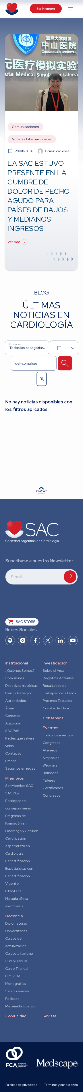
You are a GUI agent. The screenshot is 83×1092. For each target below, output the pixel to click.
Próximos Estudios (57, 700)
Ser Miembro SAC (19, 785)
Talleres (49, 780)
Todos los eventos (58, 735)
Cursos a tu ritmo (19, 953)
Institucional (16, 663)
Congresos (51, 742)
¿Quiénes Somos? (20, 670)
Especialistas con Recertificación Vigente (19, 876)
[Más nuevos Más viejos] (64, 348)
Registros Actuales (58, 678)
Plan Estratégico (18, 693)
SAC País (12, 730)
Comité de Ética (56, 708)
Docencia (14, 915)
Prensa (10, 761)
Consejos (13, 715)
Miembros (14, 778)
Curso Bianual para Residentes (16, 962)
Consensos (53, 717)
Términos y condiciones (61, 1085)
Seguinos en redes (20, 768)
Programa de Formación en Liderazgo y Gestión (21, 823)
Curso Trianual (16, 968)
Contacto (13, 753)
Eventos (50, 727)
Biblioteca (13, 891)
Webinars (50, 765)
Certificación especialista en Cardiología (17, 846)
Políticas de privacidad (21, 1085)
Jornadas (50, 773)
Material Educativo (20, 1006)
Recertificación (17, 861)
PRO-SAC (13, 976)
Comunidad (16, 1015)
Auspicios (13, 723)
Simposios (51, 757)
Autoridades (15, 700)
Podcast (12, 998)
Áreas (10, 708)
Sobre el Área (53, 670)
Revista (49, 1015)
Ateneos (50, 750)
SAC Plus (12, 793)
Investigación (55, 663)
